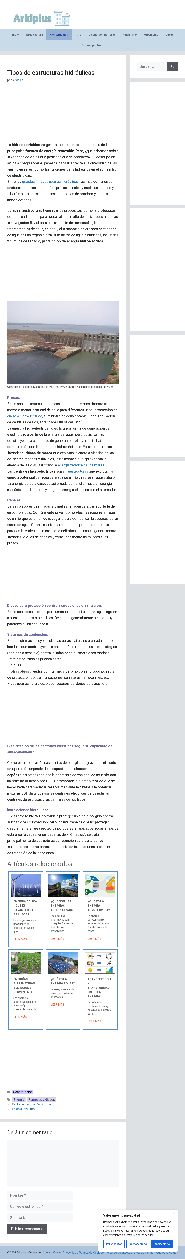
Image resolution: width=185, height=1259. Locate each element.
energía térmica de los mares (81, 465)
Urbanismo (151, 34)
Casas (169, 34)
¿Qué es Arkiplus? (166, 1252)
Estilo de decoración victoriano (33, 1104)
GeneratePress (52, 1252)
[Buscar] (172, 66)
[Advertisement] (63, 115)
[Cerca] (174, 1212)
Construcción (59, 34)
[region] (138, 1231)
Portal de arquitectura (118, 1252)
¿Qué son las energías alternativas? (62, 906)
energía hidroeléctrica (24, 416)
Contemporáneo (92, 45)
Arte (78, 34)
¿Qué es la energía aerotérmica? (99, 906)
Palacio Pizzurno (23, 1109)
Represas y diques (41, 1099)
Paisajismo (130, 34)
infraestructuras (75, 471)
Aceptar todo (162, 1244)
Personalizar (114, 1244)
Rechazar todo (138, 1244)
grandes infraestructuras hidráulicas (50, 181)
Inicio (15, 34)
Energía (19, 1099)
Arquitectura (34, 34)
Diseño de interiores (102, 34)
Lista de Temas (143, 1252)
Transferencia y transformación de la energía (99, 987)
